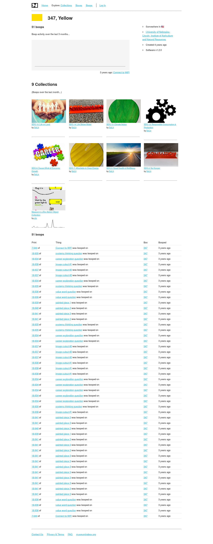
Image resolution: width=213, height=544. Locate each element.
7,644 (34, 247)
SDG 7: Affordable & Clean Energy (84, 168)
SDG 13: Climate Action (116, 124)
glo (35, 218)
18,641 (35, 313)
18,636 (35, 291)
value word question (66, 291)
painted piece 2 (63, 308)
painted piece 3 (63, 313)
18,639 (35, 302)
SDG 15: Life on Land (41, 124)
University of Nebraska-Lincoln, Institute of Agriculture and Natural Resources (157, 35)
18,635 (35, 253)
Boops (89, 5)
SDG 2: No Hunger (152, 168)
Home (45, 5)
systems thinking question (69, 253)
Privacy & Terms (55, 534)
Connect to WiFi (121, 72)
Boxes (79, 5)
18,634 (35, 258)
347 (145, 247)
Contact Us (37, 534)
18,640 (35, 308)
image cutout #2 (64, 269)
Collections (66, 5)
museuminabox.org (86, 534)
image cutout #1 (64, 264)
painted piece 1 (63, 302)
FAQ (70, 534)
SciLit (36, 127)
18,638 (35, 264)
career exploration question (69, 258)
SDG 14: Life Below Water (80, 124)
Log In (102, 5)
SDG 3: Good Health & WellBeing (120, 168)
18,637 (35, 269)
